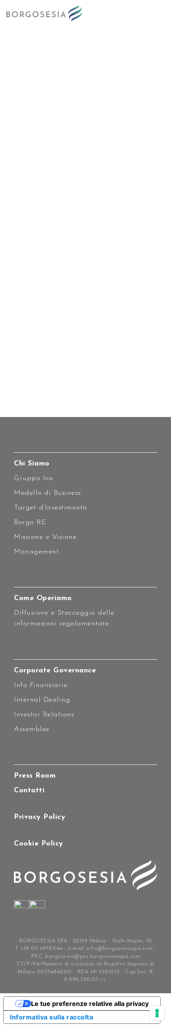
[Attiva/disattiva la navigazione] (157, 13)
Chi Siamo (32, 463)
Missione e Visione (45, 537)
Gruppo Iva (33, 478)
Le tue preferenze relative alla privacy (90, 1004)
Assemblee (32, 729)
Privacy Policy (39, 817)
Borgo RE (30, 522)
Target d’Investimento (50, 508)
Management (36, 552)
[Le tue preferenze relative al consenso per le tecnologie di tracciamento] (157, 1013)
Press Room (35, 776)
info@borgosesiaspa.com (120, 948)
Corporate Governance (55, 670)
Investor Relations (44, 714)
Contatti (29, 790)
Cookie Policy (38, 843)
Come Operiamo (43, 598)
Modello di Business (47, 493)
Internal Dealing (42, 700)
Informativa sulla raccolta (51, 1017)
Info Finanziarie (40, 685)
